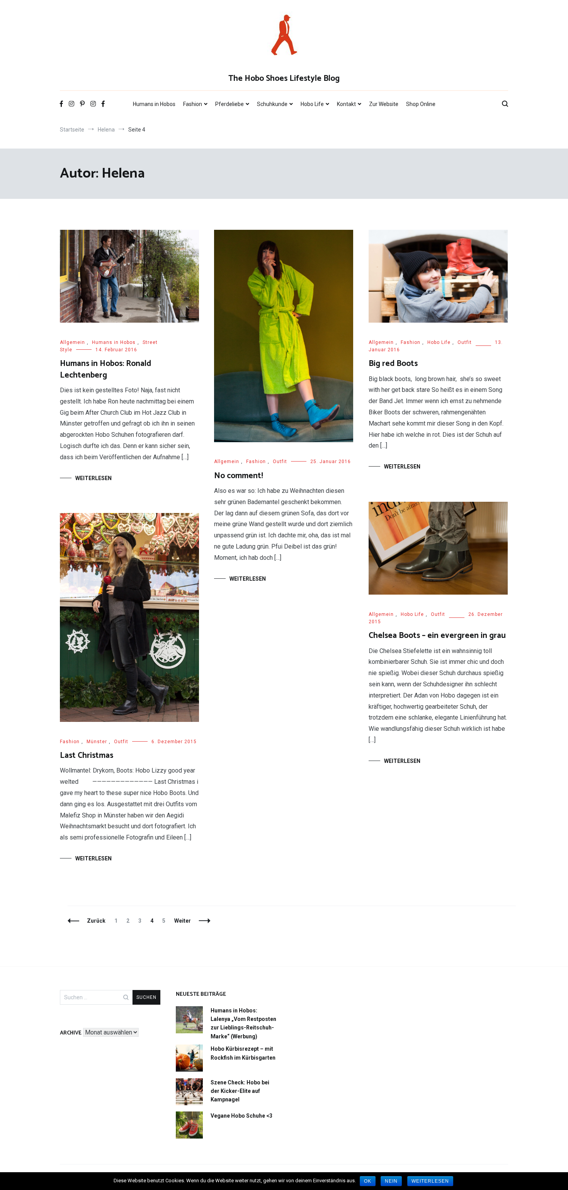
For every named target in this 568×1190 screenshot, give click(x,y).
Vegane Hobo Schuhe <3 (241, 1116)
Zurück (96, 921)
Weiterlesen (93, 478)
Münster (97, 741)
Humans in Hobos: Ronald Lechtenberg (105, 369)
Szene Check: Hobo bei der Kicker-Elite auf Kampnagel (240, 1091)
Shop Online (420, 104)
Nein (391, 1181)
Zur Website (383, 104)
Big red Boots (393, 363)
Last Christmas (86, 755)
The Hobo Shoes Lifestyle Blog (284, 78)
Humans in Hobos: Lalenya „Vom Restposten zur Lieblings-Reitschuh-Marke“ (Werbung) (243, 1023)
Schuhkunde (272, 104)
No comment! (238, 475)
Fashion (192, 104)
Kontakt (346, 104)
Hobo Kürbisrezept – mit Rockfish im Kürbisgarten (243, 1053)
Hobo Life (312, 104)
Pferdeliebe (229, 104)
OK (367, 1181)
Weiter (182, 921)
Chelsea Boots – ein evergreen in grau (437, 635)
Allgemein (72, 342)
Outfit (280, 461)
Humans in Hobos (154, 104)
